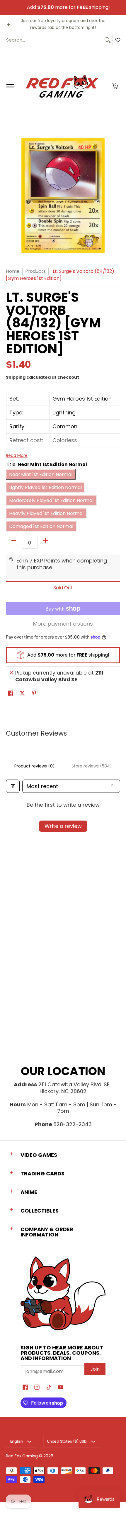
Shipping (15, 377)
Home (13, 271)
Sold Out (63, 587)
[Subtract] (14, 540)
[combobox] (53, 40)
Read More (17, 455)
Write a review (63, 826)
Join (95, 1369)
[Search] (107, 40)
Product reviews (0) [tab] (34, 766)
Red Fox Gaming (22, 1456)
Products (35, 271)
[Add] (45, 540)
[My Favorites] (118, 40)
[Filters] (13, 786)
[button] (115, 86)
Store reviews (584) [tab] (91, 766)
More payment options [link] (63, 624)
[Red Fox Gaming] (62, 86)
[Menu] (10, 86)
